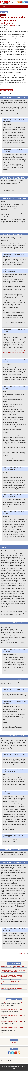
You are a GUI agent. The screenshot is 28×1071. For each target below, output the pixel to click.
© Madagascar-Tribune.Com (13, 1066)
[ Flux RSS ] (14, 1042)
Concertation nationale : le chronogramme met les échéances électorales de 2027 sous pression (13, 977)
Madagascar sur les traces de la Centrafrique (13, 966)
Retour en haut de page (21, 953)
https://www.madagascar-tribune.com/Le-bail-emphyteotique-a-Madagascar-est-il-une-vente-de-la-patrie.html (14, 352)
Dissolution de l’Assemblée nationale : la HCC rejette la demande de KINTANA (13, 970)
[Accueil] (7, 3)
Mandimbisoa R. (12, 25)
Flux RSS (22, 1066)
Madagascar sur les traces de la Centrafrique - (12, 1011)
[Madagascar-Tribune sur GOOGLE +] (15, 1053)
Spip (14, 1068)
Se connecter (4, 1066)
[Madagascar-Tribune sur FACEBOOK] (9, 1053)
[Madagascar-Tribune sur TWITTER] (12, 1053)
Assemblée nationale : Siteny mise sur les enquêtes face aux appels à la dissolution (12, 987)
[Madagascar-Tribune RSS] (19, 1053)
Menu (3, 6)
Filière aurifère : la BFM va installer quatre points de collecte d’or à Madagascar (12, 982)
